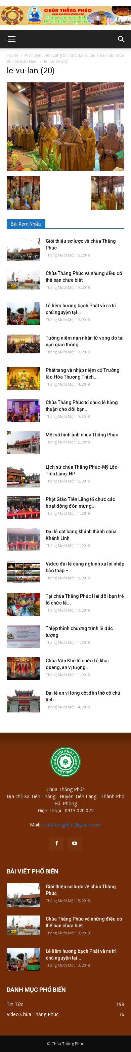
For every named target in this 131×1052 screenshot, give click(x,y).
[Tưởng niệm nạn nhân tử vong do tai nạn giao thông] (23, 344)
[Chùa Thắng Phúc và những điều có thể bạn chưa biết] (23, 280)
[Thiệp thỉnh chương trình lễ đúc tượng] (23, 636)
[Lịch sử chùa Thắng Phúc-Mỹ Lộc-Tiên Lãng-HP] (23, 476)
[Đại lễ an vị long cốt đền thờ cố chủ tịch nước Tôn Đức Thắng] (23, 701)
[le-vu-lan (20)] (65, 169)
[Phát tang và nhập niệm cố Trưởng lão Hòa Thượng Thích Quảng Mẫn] (23, 378)
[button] (121, 39)
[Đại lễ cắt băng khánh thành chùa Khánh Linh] (23, 539)
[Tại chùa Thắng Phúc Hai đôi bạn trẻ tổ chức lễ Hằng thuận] (23, 604)
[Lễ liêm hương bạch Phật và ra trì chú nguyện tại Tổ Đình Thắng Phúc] (23, 313)
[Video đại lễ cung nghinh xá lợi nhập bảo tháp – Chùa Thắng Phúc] (23, 572)
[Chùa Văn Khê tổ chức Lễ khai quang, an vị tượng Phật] (23, 668)
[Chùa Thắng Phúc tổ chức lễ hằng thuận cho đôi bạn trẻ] (23, 410)
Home (12, 55)
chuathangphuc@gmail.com (71, 824)
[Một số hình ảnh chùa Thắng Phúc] (23, 443)
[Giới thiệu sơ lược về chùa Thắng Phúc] (23, 249)
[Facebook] (56, 843)
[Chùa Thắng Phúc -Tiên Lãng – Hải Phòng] (65, 15)
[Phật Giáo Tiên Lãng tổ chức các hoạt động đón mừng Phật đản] (23, 507)
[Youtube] (74, 843)
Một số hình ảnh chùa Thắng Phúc (82, 434)
